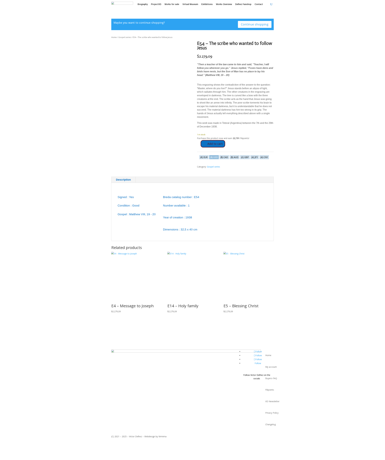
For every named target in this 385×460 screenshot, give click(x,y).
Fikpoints (269, 389)
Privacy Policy (272, 412)
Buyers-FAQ (271, 378)
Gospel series (124, 37)
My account (271, 366)
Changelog (270, 424)
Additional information (154, 179)
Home (114, 37)
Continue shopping (254, 24)
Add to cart (215, 144)
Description (123, 179)
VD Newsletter (272, 401)
